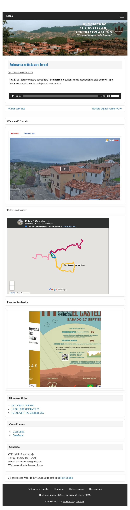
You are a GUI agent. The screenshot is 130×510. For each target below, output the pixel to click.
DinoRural (18, 435)
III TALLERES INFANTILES (25, 409)
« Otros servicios (16, 108)
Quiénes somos (76, 489)
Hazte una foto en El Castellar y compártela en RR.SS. (65, 495)
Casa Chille (19, 431)
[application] (65, 96)
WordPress (68, 501)
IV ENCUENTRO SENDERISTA (28, 412)
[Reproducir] (12, 96)
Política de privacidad (38, 489)
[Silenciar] (108, 96)
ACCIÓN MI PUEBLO (23, 405)
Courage (80, 501)
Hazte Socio (66, 477)
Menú (9, 15)
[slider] (115, 95)
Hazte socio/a (95, 489)
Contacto (59, 489)
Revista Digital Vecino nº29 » (107, 108)
